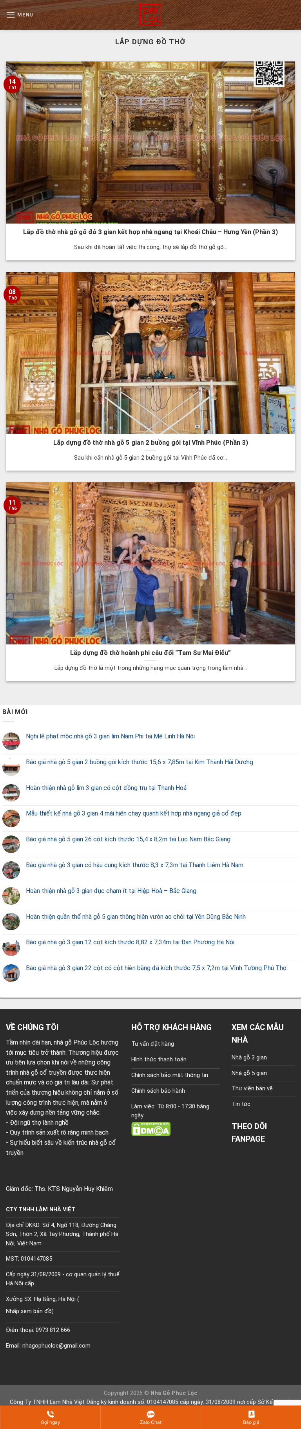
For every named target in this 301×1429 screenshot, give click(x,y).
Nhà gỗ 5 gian (249, 1073)
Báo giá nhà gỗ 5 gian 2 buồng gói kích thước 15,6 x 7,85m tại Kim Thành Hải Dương (139, 762)
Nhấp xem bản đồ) (30, 1311)
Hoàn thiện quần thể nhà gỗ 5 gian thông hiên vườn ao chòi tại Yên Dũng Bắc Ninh (136, 916)
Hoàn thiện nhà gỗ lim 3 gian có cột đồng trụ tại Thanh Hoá (106, 788)
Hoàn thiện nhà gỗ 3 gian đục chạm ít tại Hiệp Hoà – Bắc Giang (111, 891)
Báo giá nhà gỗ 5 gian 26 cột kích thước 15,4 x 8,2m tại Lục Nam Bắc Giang (128, 839)
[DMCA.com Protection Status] (150, 1128)
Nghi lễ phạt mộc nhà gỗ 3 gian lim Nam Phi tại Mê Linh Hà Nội (110, 736)
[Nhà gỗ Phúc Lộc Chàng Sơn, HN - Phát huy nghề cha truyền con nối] (150, 15)
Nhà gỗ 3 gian (249, 1057)
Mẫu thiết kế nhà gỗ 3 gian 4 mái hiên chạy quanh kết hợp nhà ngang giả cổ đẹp (133, 813)
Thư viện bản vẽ (252, 1088)
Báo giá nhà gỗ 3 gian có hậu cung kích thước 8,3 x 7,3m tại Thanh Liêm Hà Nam (134, 865)
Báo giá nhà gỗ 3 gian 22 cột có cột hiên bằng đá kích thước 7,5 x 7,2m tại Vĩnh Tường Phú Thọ (156, 968)
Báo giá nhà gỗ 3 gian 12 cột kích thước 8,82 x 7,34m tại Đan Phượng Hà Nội (130, 942)
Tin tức (241, 1104)
